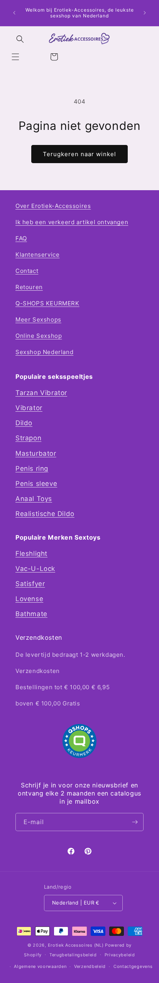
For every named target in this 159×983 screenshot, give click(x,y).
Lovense (29, 599)
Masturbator (35, 453)
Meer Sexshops (38, 319)
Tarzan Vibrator (41, 393)
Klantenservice (37, 254)
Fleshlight (31, 553)
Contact (26, 270)
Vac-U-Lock (35, 568)
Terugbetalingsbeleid (73, 954)
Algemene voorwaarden (40, 966)
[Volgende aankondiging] (144, 12)
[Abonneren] (134, 822)
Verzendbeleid (90, 966)
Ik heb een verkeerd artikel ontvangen (71, 222)
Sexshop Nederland (44, 352)
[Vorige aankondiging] (14, 12)
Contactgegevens (133, 966)
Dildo (23, 423)
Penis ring (31, 468)
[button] (15, 56)
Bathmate (31, 614)
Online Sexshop (38, 335)
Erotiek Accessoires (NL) (76, 945)
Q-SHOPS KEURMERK (47, 303)
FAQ (21, 238)
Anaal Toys (33, 499)
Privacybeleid (120, 954)
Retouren (29, 287)
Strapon (28, 438)
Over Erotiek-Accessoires (53, 206)
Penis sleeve (36, 483)
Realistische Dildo (44, 514)
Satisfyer (30, 584)
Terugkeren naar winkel (79, 154)
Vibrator (28, 408)
